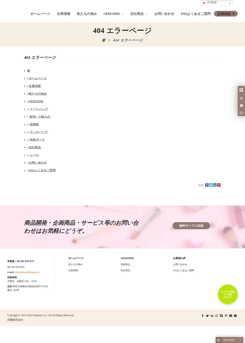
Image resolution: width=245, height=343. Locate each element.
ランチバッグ (39, 132)
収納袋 (34, 124)
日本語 (211, 2)
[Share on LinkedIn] (215, 185)
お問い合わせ (38, 162)
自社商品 (35, 147)
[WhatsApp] (216, 316)
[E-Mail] (235, 316)
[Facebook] (202, 316)
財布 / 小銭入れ (40, 116)
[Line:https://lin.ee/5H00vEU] (241, 90)
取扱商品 (125, 264)
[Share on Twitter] (211, 185)
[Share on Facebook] (207, 185)
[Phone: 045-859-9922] (241, 105)
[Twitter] (207, 316)
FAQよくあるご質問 (42, 170)
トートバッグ (39, 109)
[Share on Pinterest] (219, 185)
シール (34, 155)
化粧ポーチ (37, 139)
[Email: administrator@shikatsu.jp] (241, 112)
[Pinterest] (226, 316)
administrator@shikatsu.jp (26, 272)
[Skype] (221, 316)
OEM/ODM (36, 101)
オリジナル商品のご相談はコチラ (228, 294)
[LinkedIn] (212, 316)
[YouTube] (230, 316)
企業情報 (35, 86)
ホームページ (40, 14)
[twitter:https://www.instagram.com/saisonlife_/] (241, 98)
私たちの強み (38, 93)
